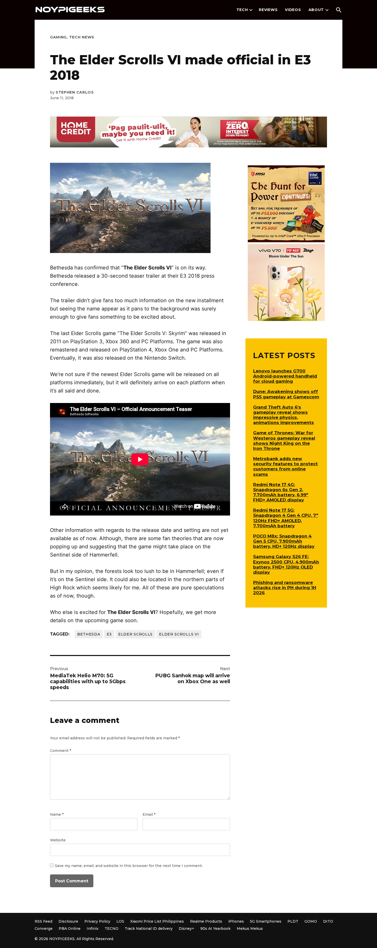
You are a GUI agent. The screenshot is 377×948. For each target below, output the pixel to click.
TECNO (111, 928)
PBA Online (70, 928)
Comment (60, 750)
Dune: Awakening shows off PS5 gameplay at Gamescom (286, 394)
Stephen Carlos (75, 92)
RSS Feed (43, 921)
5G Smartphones (265, 921)
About (316, 9)
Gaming (58, 37)
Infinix (92, 928)
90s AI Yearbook (215, 928)
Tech (242, 9)
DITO (328, 921)
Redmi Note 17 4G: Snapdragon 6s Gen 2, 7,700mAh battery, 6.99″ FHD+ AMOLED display (280, 492)
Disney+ (186, 928)
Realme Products (206, 921)
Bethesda (88, 634)
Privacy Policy (97, 921)
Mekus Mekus (250, 928)
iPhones (236, 921)
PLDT (292, 921)
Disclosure (68, 921)
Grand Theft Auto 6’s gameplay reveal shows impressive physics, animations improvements (283, 415)
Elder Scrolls (135, 634)
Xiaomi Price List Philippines (157, 921)
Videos (293, 9)
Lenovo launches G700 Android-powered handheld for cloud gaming (285, 376)
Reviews (268, 9)
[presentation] (251, 10)
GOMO (310, 921)
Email (149, 814)
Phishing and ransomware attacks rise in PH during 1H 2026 (284, 587)
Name (57, 814)
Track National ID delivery (149, 928)
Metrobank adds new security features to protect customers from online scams (285, 466)
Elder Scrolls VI (179, 634)
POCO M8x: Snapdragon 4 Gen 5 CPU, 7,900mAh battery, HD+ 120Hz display (283, 541)
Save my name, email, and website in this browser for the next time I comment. (129, 865)
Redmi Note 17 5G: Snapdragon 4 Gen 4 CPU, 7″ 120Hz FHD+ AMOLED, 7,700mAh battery (285, 518)
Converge (44, 928)
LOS (120, 921)
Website (58, 840)
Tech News (81, 37)
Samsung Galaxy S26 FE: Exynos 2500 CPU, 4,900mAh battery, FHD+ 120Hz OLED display (286, 564)
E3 (109, 634)
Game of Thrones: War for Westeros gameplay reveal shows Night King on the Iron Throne (284, 440)
